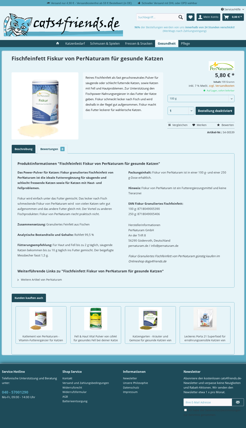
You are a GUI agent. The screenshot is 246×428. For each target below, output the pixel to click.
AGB (65, 396)
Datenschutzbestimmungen (223, 410)
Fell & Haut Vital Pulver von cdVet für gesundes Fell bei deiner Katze (96, 338)
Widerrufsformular (74, 392)
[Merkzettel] (190, 17)
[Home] (57, 43)
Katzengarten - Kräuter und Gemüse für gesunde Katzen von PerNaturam (150, 339)
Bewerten (227, 125)
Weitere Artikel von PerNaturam (41, 279)
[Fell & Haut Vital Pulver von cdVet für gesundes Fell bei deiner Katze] (96, 318)
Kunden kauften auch (29, 298)
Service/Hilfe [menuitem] (232, 9)
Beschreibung (23, 149)
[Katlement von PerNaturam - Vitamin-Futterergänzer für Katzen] (41, 318)
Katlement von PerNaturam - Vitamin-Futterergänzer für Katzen (41, 338)
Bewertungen (51, 149)
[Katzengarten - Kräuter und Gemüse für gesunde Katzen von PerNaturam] (150, 318)
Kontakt (67, 378)
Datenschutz (131, 387)
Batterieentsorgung (74, 401)
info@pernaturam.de (164, 246)
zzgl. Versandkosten (221, 86)
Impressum (130, 392)
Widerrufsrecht (72, 387)
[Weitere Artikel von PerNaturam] (221, 66)
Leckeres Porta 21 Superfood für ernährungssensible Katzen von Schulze (205, 339)
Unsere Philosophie (135, 383)
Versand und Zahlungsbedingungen (85, 383)
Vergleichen (180, 125)
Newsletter (130, 378)
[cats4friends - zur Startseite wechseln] (63, 24)
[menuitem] (160, 17)
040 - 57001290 (15, 392)
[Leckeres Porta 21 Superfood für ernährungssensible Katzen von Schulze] (205, 318)
